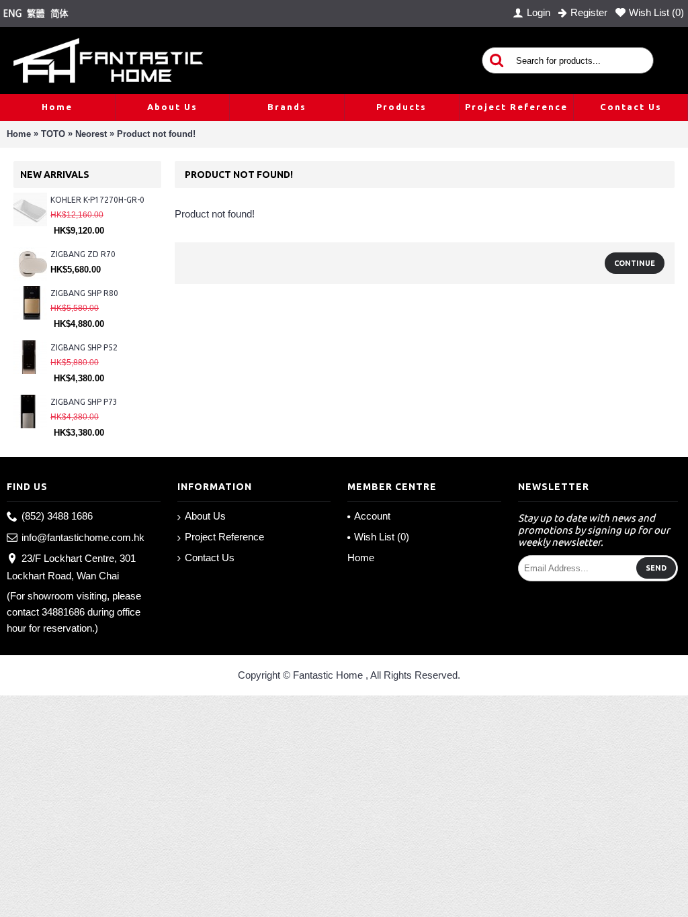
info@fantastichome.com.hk (83, 537)
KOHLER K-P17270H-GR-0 (97, 199)
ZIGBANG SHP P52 (84, 347)
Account (372, 516)
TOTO (53, 134)
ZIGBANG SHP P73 (84, 401)
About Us (205, 516)
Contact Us (209, 557)
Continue (634, 263)
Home (19, 134)
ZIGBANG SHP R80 (84, 293)
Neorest (91, 134)
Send (656, 568)
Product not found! (156, 134)
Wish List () (381, 536)
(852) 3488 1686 (57, 516)
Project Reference (224, 536)
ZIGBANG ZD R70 (83, 254)
